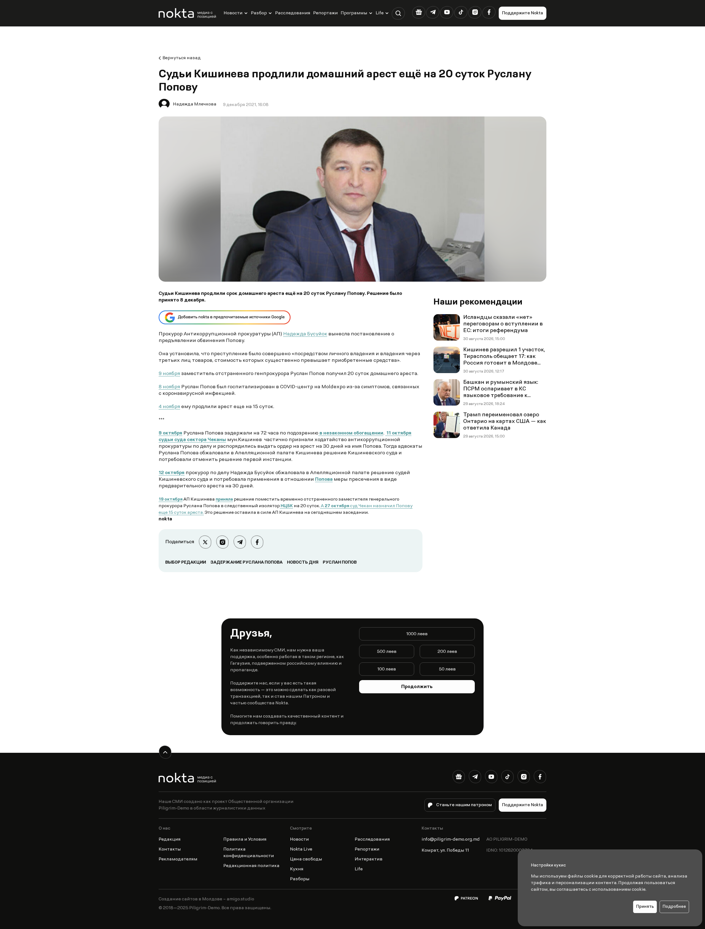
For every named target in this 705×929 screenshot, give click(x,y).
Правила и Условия (245, 839)
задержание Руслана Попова (246, 562)
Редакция (170, 839)
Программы (354, 13)
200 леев (447, 652)
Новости (233, 13)
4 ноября (169, 406)
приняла (224, 499)
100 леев (386, 669)
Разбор (259, 13)
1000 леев (417, 634)
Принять (645, 907)
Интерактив (369, 859)
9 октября (170, 433)
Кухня (296, 869)
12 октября (172, 473)
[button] (398, 13)
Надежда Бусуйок (305, 334)
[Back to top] (165, 752)
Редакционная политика (251, 866)
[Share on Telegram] (239, 542)
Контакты (170, 849)
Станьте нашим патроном (464, 805)
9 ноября (169, 373)
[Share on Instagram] (222, 542)
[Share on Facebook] (257, 542)
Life (380, 13)
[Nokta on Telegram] (432, 12)
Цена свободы (306, 859)
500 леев (387, 652)
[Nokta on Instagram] (474, 12)
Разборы (300, 879)
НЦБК (286, 506)
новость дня (302, 562)
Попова (324, 479)
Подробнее (674, 907)
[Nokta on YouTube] (446, 12)
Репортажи (325, 13)
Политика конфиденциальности (248, 852)
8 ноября (169, 387)
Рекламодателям (178, 859)
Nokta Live (301, 849)
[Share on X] (205, 542)
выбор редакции (185, 562)
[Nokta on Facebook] (488, 12)
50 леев (447, 669)
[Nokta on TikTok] (460, 12)
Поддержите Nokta (522, 13)
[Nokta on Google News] (418, 12)
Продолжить (417, 686)
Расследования (292, 13)
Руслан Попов (340, 562)
